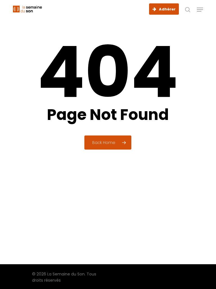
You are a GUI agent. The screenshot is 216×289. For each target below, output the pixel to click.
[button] (200, 9)
